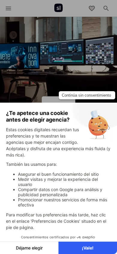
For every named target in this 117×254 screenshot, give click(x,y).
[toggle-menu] (8, 8)
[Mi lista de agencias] (91, 8)
